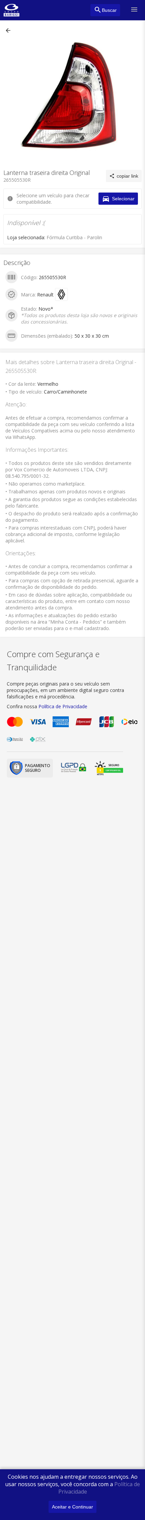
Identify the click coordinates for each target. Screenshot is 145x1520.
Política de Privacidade (62, 706)
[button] (9, 30)
